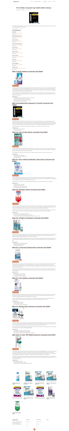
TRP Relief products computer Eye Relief (20, 68)
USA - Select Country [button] (37, 1)
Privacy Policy (45, 1)
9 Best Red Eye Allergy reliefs (16, 413)
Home (32, 1)
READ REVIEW (14, 34)
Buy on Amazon (15, 85)
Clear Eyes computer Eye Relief (18, 44)
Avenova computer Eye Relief (18, 64)
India (37, 426)
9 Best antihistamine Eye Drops (28, 398)
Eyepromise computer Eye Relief (18, 56)
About (27, 423)
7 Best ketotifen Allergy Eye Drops (39, 383)
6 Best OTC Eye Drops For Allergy (51, 383)
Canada (37, 423)
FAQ (26, 424)
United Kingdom (38, 421)
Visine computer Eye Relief (18, 48)
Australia (37, 424)
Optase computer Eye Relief (18, 60)
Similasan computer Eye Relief (18, 52)
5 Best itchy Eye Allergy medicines (28, 383)
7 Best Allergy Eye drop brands (50, 398)
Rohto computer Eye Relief (18, 40)
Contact (54, 1)
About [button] (50, 1)
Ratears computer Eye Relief (18, 33)
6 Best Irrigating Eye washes (16, 383)
